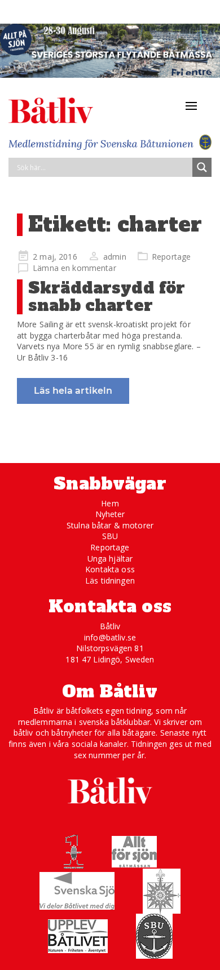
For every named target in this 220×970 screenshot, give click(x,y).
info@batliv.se (110, 637)
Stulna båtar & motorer (110, 525)
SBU (110, 536)
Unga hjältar (110, 558)
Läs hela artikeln (73, 390)
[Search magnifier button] (202, 167)
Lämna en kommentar (74, 267)
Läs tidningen (110, 580)
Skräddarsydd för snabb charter (106, 296)
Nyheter (110, 514)
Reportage (171, 256)
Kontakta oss (110, 569)
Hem (109, 503)
